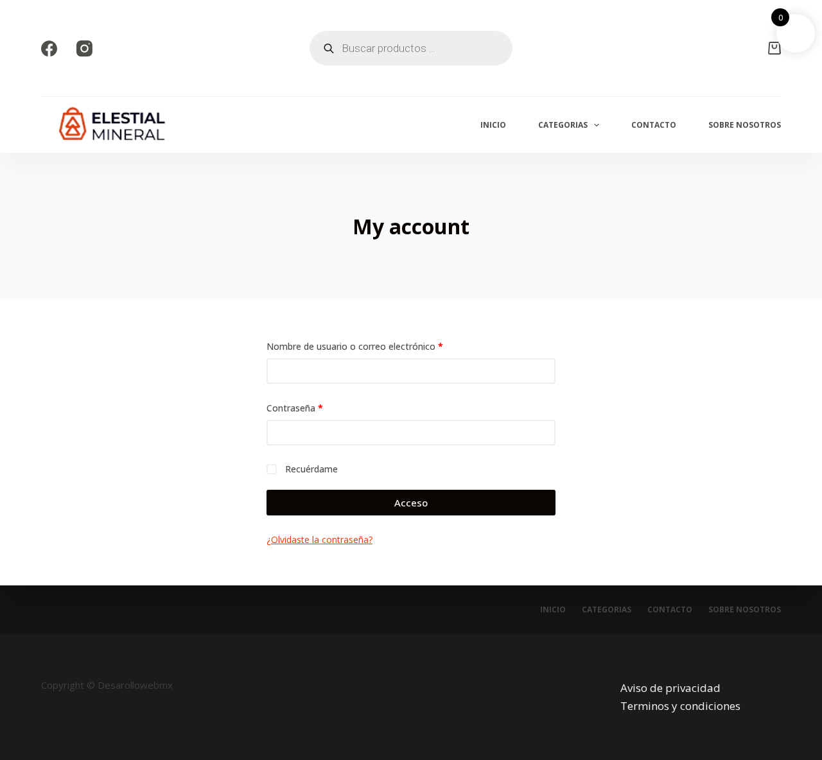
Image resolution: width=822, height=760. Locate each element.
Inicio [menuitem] (493, 124)
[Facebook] (49, 48)
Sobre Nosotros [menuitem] (744, 124)
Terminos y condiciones (680, 705)
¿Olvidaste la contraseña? (319, 539)
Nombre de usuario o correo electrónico (378, 346)
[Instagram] (84, 48)
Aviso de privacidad (670, 687)
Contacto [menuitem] (653, 124)
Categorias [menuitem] (563, 124)
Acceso (411, 502)
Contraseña (318, 407)
